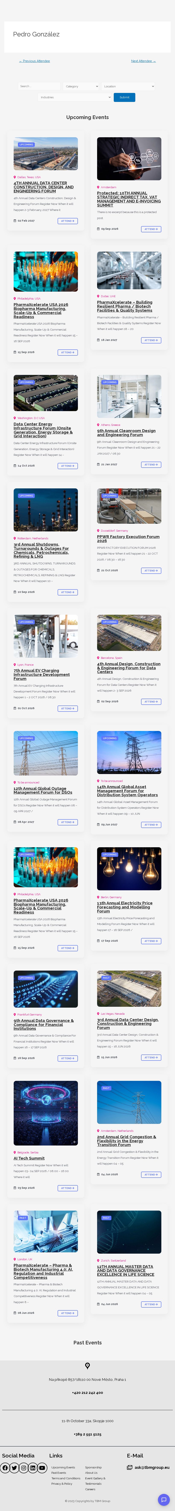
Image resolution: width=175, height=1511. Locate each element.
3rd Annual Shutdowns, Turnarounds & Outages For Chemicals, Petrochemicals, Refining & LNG (41, 550)
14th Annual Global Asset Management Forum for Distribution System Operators (127, 790)
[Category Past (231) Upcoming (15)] (81, 86)
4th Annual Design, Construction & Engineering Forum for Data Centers (128, 667)
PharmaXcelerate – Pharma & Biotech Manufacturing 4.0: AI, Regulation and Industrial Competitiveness (43, 1271)
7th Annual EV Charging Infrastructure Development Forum (42, 674)
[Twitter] (14, 1468)
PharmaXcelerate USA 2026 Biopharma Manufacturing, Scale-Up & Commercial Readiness (41, 310)
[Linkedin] (33, 1468)
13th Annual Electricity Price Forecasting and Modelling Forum (125, 907)
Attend (66, 221)
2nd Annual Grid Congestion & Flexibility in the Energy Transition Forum (126, 1140)
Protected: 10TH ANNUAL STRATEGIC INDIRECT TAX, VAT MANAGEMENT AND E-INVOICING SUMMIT (129, 199)
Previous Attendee (34, 61)
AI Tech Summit (29, 1158)
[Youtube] (42, 1468)
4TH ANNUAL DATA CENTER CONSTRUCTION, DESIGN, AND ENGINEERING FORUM (44, 186)
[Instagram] (23, 1468)
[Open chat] (164, 1500)
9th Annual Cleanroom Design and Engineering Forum (126, 432)
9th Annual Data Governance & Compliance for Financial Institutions (44, 1024)
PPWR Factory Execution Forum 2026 (128, 538)
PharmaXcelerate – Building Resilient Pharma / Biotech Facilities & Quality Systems (124, 306)
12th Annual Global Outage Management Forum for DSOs (43, 790)
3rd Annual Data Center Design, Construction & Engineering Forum (128, 1023)
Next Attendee (143, 61)
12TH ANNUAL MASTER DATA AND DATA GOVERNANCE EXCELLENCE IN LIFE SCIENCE (125, 1270)
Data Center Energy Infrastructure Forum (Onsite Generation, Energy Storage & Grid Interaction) (43, 430)
